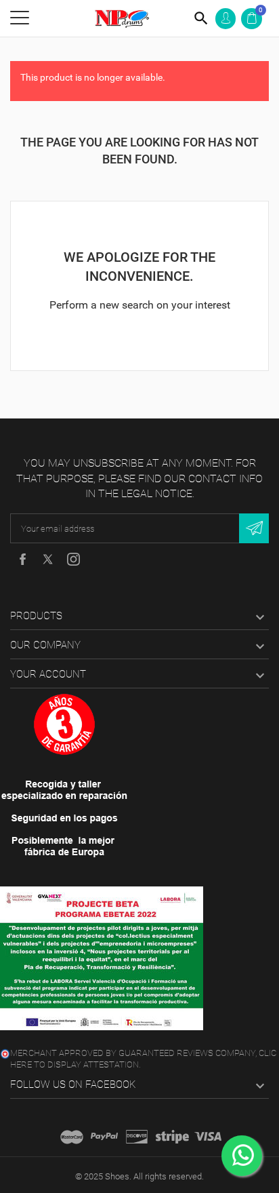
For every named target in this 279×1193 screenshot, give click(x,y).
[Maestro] (71, 1137)
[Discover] (136, 1137)
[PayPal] (104, 1137)
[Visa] (207, 1137)
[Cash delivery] (172, 1137)
